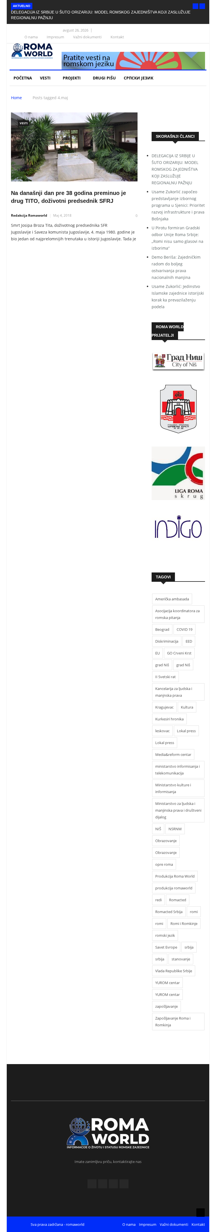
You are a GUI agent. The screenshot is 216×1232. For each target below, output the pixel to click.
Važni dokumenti (87, 36)
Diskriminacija (166, 641)
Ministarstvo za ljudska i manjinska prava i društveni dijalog (178, 810)
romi (194, 911)
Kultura (187, 707)
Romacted (177, 899)
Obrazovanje (166, 840)
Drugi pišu (104, 78)
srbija (189, 947)
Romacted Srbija (169, 911)
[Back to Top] (200, 1212)
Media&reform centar (173, 754)
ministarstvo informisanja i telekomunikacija (177, 770)
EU (157, 653)
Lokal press (186, 730)
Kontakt (117, 36)
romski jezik (165, 935)
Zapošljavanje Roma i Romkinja (172, 1021)
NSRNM (175, 828)
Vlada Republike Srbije (173, 970)
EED (189, 641)
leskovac (162, 730)
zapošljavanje (166, 1006)
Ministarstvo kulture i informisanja (173, 788)
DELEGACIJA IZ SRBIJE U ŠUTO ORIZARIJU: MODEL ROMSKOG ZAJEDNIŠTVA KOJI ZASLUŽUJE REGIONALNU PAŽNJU (175, 169)
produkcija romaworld (173, 888)
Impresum (55, 36)
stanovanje (181, 959)
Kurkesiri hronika (169, 719)
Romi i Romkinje (183, 923)
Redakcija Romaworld (29, 215)
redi (158, 899)
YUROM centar (167, 982)
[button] (195, 6)
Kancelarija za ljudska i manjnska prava (173, 692)
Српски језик (139, 78)
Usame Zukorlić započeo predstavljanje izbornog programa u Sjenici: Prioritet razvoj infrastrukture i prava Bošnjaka (178, 205)
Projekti (72, 78)
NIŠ (158, 828)
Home (16, 97)
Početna (23, 78)
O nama (31, 36)
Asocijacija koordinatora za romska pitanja (177, 614)
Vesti (46, 78)
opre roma (164, 864)
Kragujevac (164, 707)
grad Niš (162, 664)
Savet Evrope (166, 947)
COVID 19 (184, 629)
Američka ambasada (172, 598)
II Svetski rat (165, 676)
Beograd (162, 629)
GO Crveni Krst (179, 653)
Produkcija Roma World (175, 876)
